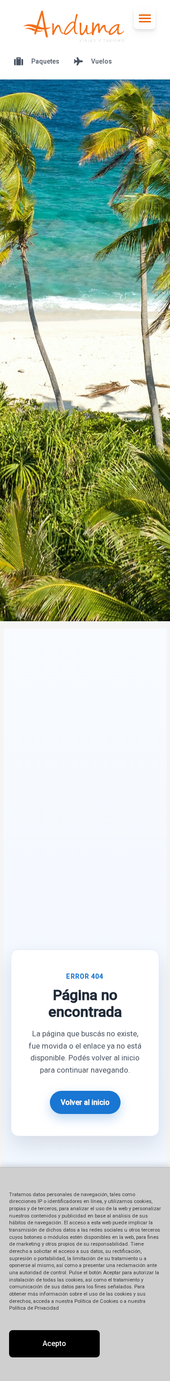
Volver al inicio (85, 1102)
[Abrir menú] (144, 18)
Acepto (54, 1343)
